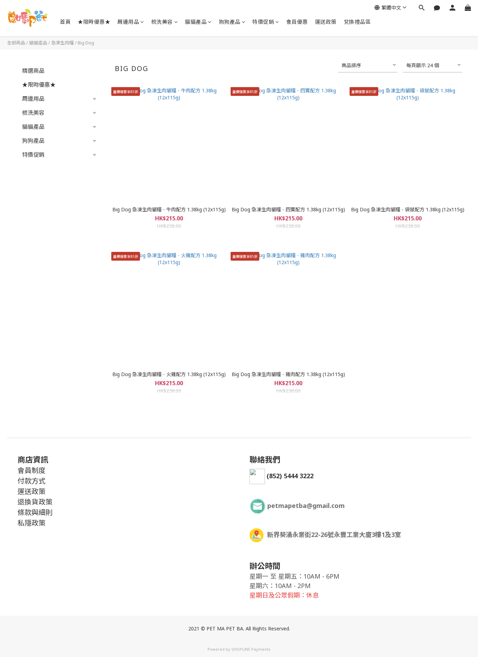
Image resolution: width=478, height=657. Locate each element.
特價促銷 (263, 21)
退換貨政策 (34, 502)
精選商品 (33, 71)
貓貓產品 (195, 21)
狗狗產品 (229, 21)
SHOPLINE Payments (250, 649)
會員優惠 (297, 21)
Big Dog (86, 43)
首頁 (65, 21)
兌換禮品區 (357, 21)
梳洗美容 (162, 21)
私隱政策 (31, 523)
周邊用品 (128, 21)
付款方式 (31, 481)
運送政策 (326, 21)
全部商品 (16, 43)
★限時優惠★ (94, 21)
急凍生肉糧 (62, 43)
